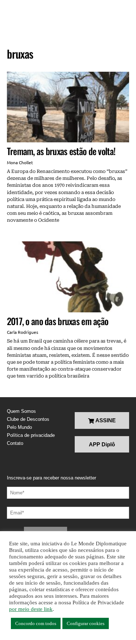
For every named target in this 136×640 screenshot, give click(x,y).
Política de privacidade (31, 435)
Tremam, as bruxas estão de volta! (61, 151)
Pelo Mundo (19, 427)
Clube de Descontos (28, 419)
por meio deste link (31, 609)
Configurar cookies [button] (85, 623)
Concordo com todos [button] (35, 623)
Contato (15, 443)
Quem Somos (21, 411)
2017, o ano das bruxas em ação (57, 321)
